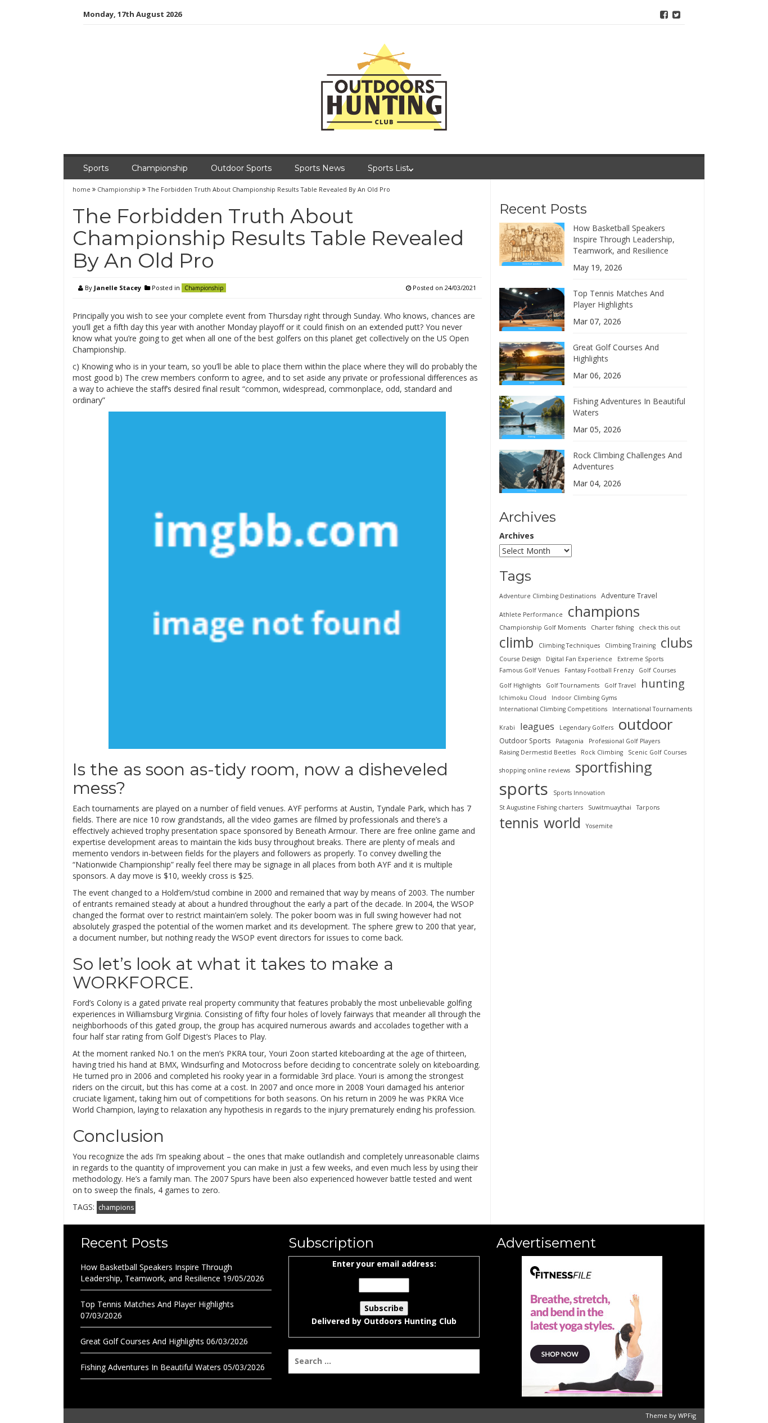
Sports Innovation (579, 792)
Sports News (320, 168)
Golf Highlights (520, 685)
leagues (537, 725)
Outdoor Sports (241, 168)
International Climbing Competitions (553, 708)
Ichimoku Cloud (522, 697)
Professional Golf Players (624, 741)
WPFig (687, 1415)
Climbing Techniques (569, 645)
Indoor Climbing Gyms (584, 697)
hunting (663, 682)
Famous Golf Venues (529, 670)
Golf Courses (657, 670)
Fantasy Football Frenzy (599, 670)
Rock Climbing (602, 752)
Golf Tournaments (572, 685)
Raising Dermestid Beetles (537, 752)
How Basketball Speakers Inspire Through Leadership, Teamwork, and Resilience (624, 238)
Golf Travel (620, 685)
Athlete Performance (531, 614)
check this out (659, 627)
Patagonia (569, 741)
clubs (677, 642)
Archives (516, 535)
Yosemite (599, 825)
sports (523, 788)
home (82, 189)
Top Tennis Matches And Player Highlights (618, 298)
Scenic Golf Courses (657, 752)
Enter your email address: (384, 1292)
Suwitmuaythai (609, 807)
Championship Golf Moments (542, 627)
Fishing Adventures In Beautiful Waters (150, 1367)
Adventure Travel (629, 595)
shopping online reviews (534, 770)
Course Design (520, 658)
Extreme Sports (640, 658)
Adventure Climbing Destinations (547, 595)
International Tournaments (652, 708)
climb (516, 641)
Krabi (507, 727)
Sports (96, 168)
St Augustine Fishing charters (541, 807)
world (562, 822)
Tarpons (647, 807)
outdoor (645, 723)
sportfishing (613, 766)
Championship (160, 168)
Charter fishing (612, 627)
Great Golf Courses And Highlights (142, 1341)
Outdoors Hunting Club (410, 1321)
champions (116, 1207)
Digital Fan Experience (579, 658)
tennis (519, 822)
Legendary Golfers (586, 727)
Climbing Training (630, 645)
